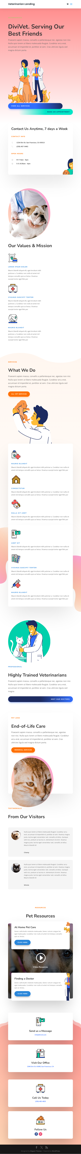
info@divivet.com (40, 1035)
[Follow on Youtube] (44, 1134)
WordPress (56, 1151)
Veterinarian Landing (21, 4)
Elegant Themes (36, 1151)
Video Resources (40, 967)
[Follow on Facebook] (36, 1134)
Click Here (22, 942)
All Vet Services (19, 394)
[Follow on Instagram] (40, 1134)
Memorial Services (23, 750)
